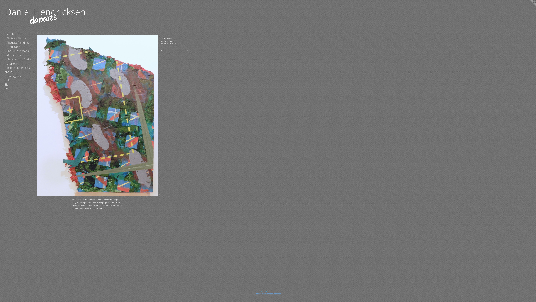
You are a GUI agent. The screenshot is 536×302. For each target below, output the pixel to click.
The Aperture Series (19, 59)
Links (7, 80)
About (8, 72)
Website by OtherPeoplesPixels (268, 294)
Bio (6, 84)
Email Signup (12, 76)
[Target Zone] (97, 115)
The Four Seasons (18, 51)
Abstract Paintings (18, 42)
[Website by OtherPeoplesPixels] (530, 5)
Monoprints (14, 55)
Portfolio (9, 34)
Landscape (13, 47)
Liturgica (12, 63)
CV (6, 89)
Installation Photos (18, 68)
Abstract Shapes (17, 38)
